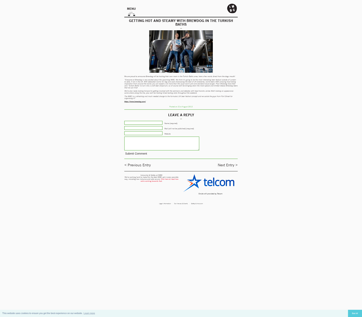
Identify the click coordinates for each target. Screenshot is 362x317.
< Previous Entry (137, 165)
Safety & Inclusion (197, 203)
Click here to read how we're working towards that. (159, 180)
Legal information (165, 203)
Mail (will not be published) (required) (179, 129)
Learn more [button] (89, 313)
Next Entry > (228, 165)
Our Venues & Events (181, 203)
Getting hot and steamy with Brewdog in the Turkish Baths (181, 22)
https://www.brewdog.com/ (135, 101)
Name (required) (170, 123)
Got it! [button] (355, 313)
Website (167, 134)
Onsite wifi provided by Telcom (210, 194)
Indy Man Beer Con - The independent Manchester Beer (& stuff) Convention (232, 8)
